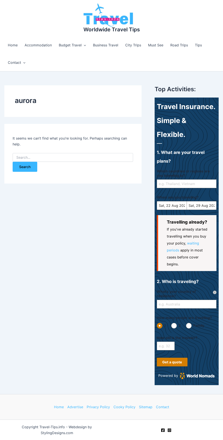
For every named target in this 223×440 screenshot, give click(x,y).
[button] (84, 45)
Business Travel (105, 45)
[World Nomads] (197, 376)
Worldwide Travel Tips (111, 29)
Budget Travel (70, 45)
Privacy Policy (98, 407)
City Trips (133, 45)
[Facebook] (163, 430)
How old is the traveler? (177, 337)
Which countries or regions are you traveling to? (183, 173)
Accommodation (38, 45)
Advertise (75, 407)
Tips (198, 45)
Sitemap (145, 407)
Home (13, 45)
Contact (14, 62)
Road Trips (179, 45)
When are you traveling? (178, 197)
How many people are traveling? (184, 317)
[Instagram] (169, 430)
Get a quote (172, 362)
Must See (155, 45)
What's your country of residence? (176, 293)
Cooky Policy (124, 407)
